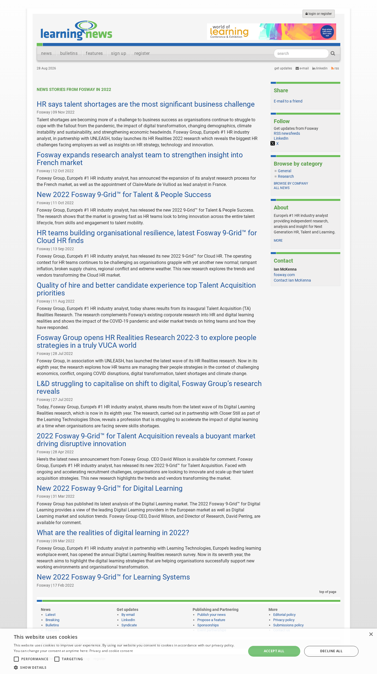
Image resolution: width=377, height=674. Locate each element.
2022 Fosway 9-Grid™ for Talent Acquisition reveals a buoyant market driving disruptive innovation (146, 440)
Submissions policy (288, 625)
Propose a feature (211, 620)
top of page (327, 592)
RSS (336, 68)
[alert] (188, 651)
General (284, 171)
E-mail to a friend (288, 101)
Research (286, 176)
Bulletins (52, 625)
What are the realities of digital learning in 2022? (113, 533)
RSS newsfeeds (287, 133)
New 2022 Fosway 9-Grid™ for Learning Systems (113, 577)
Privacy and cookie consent (111, 650)
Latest (50, 615)
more (278, 240)
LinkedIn (321, 68)
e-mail (304, 68)
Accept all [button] (274, 651)
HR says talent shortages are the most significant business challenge (146, 104)
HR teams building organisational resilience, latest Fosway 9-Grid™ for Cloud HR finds (147, 237)
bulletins (69, 53)
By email (128, 615)
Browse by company (291, 183)
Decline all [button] (331, 651)
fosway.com (284, 275)
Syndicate (129, 625)
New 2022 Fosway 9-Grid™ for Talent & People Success (124, 194)
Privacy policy (283, 620)
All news (282, 188)
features (94, 53)
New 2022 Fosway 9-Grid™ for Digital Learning (110, 488)
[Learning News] (76, 30)
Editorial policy (284, 615)
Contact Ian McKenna (292, 280)
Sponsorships (208, 625)
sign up (118, 53)
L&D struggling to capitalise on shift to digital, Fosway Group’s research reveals (149, 387)
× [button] (371, 634)
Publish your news (211, 615)
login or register (320, 14)
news (46, 53)
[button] (126, 667)
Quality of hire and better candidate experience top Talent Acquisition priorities (146, 289)
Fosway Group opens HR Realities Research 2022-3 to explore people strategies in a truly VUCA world (146, 341)
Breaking (52, 620)
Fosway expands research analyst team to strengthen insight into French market (140, 159)
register (142, 53)
